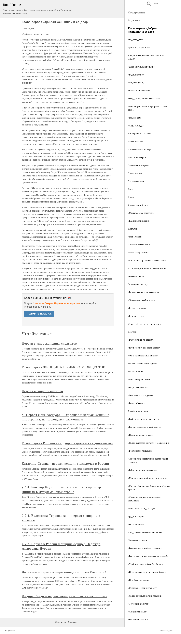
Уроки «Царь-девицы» (139, 47)
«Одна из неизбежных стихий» (143, 355)
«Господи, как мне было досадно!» (144, 548)
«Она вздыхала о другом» (140, 395)
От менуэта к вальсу (138, 284)
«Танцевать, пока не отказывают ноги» (147, 268)
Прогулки (132, 228)
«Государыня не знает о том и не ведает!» (148, 556)
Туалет (131, 188)
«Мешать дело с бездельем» (141, 212)
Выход (131, 196)
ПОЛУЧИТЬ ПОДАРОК (39, 314)
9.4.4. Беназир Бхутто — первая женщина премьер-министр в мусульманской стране (62, 489)
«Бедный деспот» (136, 74)
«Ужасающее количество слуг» (143, 587)
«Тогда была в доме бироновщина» (145, 532)
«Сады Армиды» (136, 125)
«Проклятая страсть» (138, 619)
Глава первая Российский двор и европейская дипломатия (67, 443)
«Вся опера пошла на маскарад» (143, 292)
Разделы (72, 622)
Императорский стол (138, 204)
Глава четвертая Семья (139, 379)
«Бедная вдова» (135, 39)
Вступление (134, 20)
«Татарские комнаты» (138, 603)
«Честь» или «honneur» (139, 90)
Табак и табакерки (137, 157)
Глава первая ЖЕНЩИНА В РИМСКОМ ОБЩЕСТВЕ (63, 367)
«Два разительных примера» (142, 66)
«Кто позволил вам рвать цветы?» (144, 347)
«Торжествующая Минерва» (141, 300)
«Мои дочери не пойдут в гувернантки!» (148, 477)
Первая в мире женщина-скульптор (49, 343)
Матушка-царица (136, 82)
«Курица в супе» (136, 315)
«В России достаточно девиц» (142, 469)
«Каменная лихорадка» (139, 220)
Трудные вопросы (136, 516)
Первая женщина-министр (42, 391)
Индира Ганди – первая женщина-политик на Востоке (64, 596)
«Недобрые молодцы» (138, 579)
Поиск (152, 3)
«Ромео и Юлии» (136, 403)
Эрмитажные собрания (139, 244)
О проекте (60, 622)
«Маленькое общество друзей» (143, 363)
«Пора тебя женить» (137, 387)
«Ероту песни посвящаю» (140, 450)
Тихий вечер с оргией (138, 252)
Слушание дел (135, 173)
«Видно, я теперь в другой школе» (144, 426)
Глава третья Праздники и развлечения (147, 260)
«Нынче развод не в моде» (141, 434)
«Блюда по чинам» (137, 307)
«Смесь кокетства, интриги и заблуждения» (149, 442)
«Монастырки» (135, 236)
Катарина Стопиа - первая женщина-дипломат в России (65, 463)
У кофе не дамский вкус (139, 149)
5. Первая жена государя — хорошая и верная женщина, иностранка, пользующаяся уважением (66, 416)
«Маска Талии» (135, 371)
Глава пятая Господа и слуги (141, 508)
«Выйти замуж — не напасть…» (143, 418)
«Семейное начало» (137, 611)
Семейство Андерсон (138, 165)
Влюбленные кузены (138, 411)
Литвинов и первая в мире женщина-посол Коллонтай (64, 572)
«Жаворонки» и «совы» (139, 133)
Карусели (132, 331)
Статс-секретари (136, 181)
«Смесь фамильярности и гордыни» (145, 595)
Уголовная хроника (137, 540)
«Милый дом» (135, 117)
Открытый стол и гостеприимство (144, 323)
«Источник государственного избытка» (147, 571)
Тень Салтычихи (136, 524)
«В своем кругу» (136, 276)
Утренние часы (135, 141)
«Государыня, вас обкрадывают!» (144, 98)
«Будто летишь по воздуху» (141, 339)
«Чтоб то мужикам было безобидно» (145, 563)
